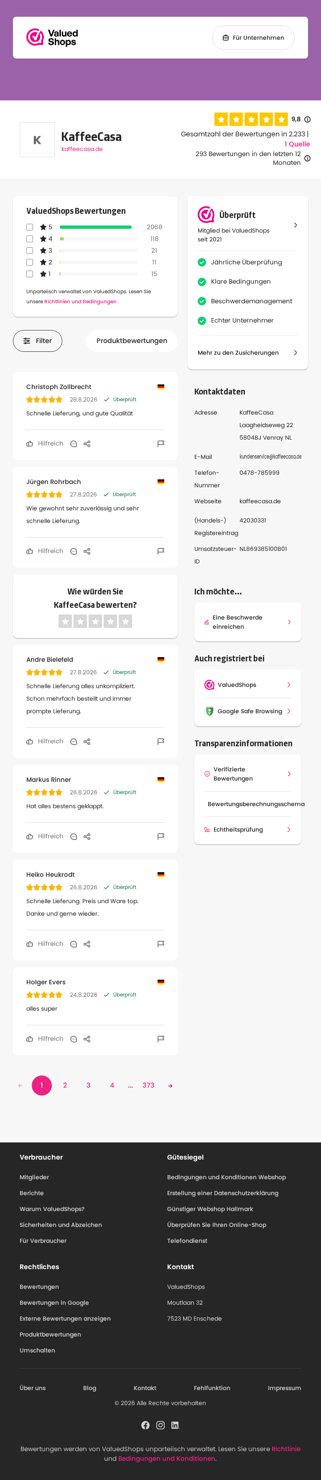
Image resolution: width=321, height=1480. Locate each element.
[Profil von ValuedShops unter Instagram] (160, 1425)
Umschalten (37, 1350)
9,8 (301, 119)
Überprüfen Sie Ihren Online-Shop (216, 1225)
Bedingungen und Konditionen (166, 1458)
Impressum (284, 1388)
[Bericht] (161, 443)
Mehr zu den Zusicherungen (238, 352)
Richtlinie (286, 1448)
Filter (44, 341)
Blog (89, 1388)
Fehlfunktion (212, 1388)
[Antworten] (73, 443)
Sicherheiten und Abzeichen (61, 1225)
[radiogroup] (251, 119)
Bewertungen (39, 1287)
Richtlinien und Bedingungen (80, 301)
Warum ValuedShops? (52, 1209)
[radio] (221, 119)
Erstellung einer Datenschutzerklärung (222, 1193)
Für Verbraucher (43, 1241)
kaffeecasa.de (82, 149)
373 (149, 1085)
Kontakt (145, 1388)
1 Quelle (297, 144)
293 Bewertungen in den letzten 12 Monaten (248, 158)
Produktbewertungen (132, 341)
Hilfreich (50, 443)
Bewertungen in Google (54, 1302)
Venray (273, 437)
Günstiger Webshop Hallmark (210, 1209)
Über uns (33, 1388)
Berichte (32, 1193)
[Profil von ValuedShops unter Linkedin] (175, 1425)
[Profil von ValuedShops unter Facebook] (145, 1425)
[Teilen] (87, 443)
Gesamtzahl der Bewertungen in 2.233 (243, 134)
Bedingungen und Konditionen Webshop (226, 1177)
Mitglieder (34, 1177)
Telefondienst (187, 1241)
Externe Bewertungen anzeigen (65, 1318)
